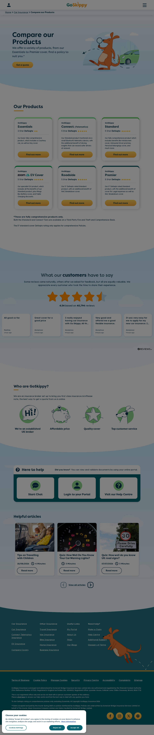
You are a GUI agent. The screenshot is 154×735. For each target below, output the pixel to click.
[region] (44, 721)
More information (68, 721)
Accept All (75, 728)
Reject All (57, 728)
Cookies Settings (16, 728)
